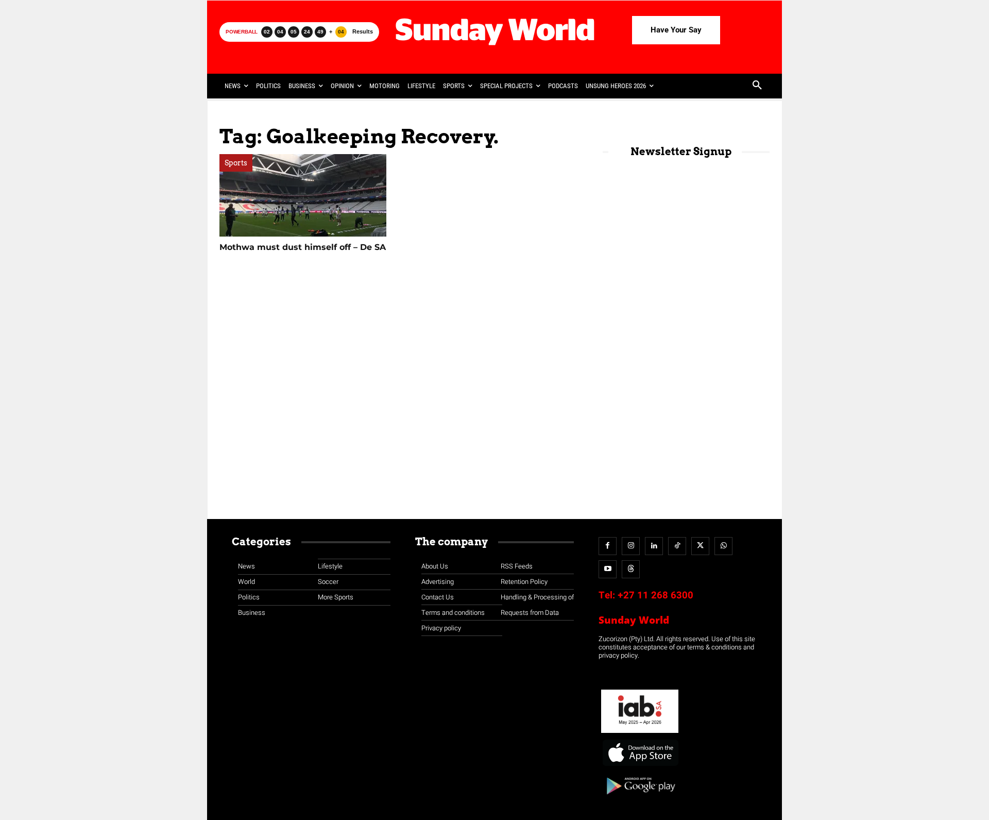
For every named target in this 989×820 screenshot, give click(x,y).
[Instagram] (631, 546)
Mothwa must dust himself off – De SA (302, 247)
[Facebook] (608, 546)
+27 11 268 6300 (655, 595)
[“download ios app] (640, 766)
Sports (236, 163)
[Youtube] (608, 569)
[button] (757, 86)
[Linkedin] (654, 546)
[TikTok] (677, 546)
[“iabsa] (640, 733)
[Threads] (631, 569)
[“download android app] (640, 798)
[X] (700, 546)
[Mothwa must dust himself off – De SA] (302, 195)
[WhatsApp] (723, 546)
